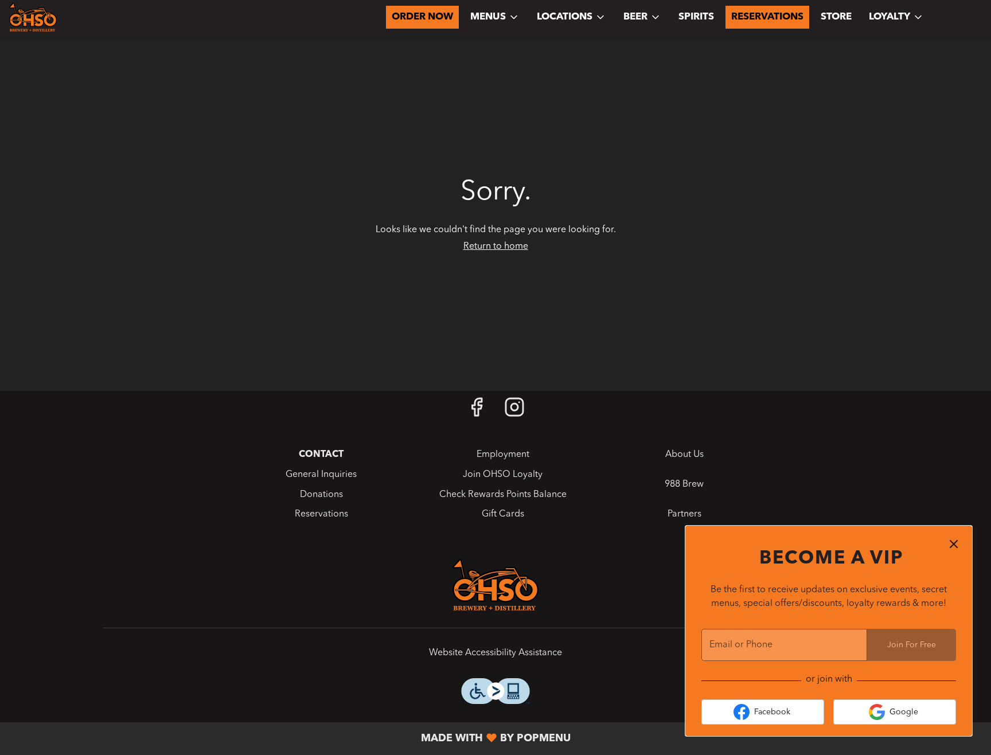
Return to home (495, 246)
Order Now (422, 17)
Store (836, 17)
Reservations (767, 17)
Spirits (696, 17)
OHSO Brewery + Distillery (495, 585)
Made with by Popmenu (290, 738)
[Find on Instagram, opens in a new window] (514, 412)
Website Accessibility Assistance (495, 653)
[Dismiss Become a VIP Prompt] (953, 544)
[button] (495, 17)
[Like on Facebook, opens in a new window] (476, 412)
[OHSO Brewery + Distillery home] (60, 17)
